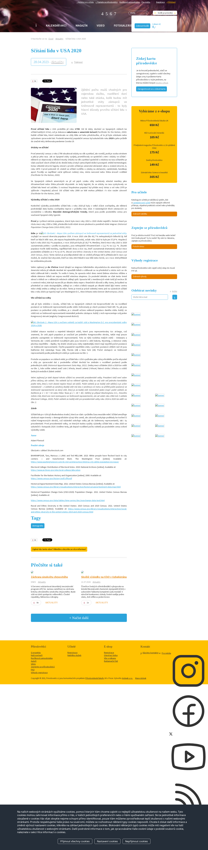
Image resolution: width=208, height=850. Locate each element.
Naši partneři (36, 655)
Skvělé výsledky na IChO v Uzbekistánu (104, 577)
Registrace (160, 2)
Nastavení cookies (107, 841)
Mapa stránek (140, 678)
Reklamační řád (111, 661)
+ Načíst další (78, 618)
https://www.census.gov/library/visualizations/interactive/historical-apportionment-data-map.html (76, 486)
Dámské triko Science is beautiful (154, 172)
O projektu (36, 652)
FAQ (33, 669)
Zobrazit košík (142, 25)
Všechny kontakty (151, 652)
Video (101, 25)
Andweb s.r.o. (127, 678)
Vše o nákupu (110, 658)
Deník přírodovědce (154, 160)
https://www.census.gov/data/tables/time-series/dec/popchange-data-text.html (68, 500)
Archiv (174, 291)
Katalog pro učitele (86, 2)
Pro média (146, 2)
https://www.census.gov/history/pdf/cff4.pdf (51, 478)
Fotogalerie (123, 25)
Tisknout (78, 62)
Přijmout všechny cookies (75, 841)
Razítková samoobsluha (130, 2)
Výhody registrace (39, 672)
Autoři (33, 661)
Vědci (33, 664)
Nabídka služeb (74, 655)
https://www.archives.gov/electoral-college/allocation (55, 470)
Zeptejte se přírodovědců (107, 2)
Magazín (82, 25)
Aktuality (59, 38)
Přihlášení (172, 2)
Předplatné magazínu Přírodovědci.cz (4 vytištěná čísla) (154, 146)
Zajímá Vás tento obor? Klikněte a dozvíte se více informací (59, 549)
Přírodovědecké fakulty (94, 678)
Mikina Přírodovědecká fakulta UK (154, 120)
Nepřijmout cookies (136, 841)
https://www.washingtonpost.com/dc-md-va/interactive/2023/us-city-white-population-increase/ (75, 461)
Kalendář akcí (56, 25)
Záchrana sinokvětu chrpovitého (49, 577)
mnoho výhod (162, 82)
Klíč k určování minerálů (154, 133)
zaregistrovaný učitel (141, 202)
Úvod (50, 38)
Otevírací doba (111, 655)
